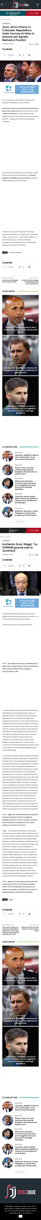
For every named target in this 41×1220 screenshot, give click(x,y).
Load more (19, 521)
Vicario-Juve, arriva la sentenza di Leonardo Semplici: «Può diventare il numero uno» (20, 370)
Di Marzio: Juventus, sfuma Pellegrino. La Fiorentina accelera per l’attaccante (26, 513)
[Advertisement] (20, 147)
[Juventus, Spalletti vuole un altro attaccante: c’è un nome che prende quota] (20, 315)
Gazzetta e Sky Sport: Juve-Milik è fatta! (10, 281)
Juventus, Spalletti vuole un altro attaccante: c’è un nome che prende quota (20, 329)
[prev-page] (3, 420)
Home (2, 19)
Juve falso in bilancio (15, 252)
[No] (38, 1212)
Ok (21, 1216)
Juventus (8, 19)
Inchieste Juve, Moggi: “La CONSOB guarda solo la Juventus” (30, 282)
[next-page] (7, 420)
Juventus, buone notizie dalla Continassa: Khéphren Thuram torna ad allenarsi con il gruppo (26, 499)
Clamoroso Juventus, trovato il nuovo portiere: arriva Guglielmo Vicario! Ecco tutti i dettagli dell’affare (20, 409)
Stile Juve (20, 324)
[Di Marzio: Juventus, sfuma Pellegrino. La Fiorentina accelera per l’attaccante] (7, 512)
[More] (29, 55)
